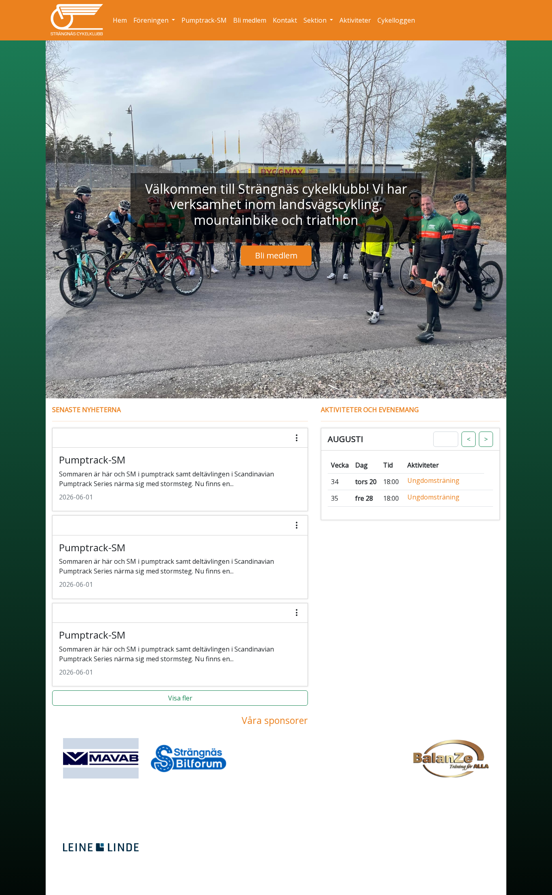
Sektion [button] (315, 20)
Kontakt (286, 20)
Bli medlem (251, 20)
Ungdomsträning (433, 481)
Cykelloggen (397, 20)
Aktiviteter (356, 20)
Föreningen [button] (151, 20)
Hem (121, 20)
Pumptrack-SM (205, 20)
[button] (180, 469)
